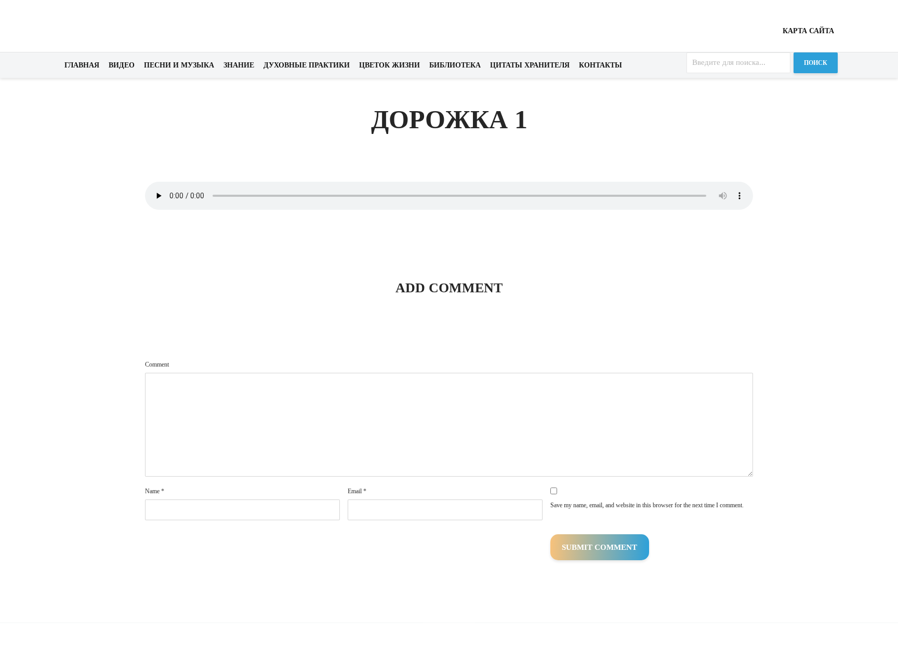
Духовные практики (306, 65)
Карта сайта (808, 31)
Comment (157, 364)
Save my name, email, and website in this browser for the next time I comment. (647, 505)
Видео (122, 65)
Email (357, 491)
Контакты (600, 65)
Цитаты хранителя (530, 65)
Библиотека (455, 65)
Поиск (815, 62)
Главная (81, 65)
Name (154, 491)
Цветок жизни (389, 65)
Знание (238, 65)
